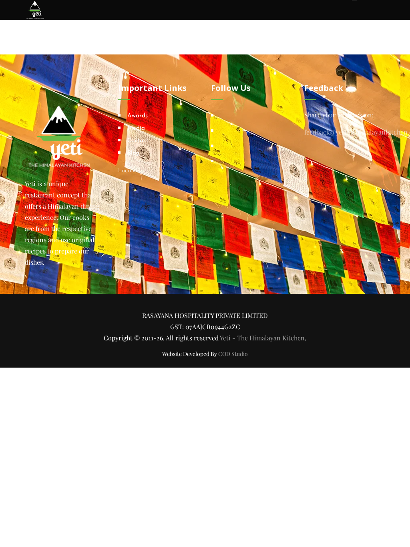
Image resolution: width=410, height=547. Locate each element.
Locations (130, 171)
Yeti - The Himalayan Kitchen (262, 338)
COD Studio (233, 354)
